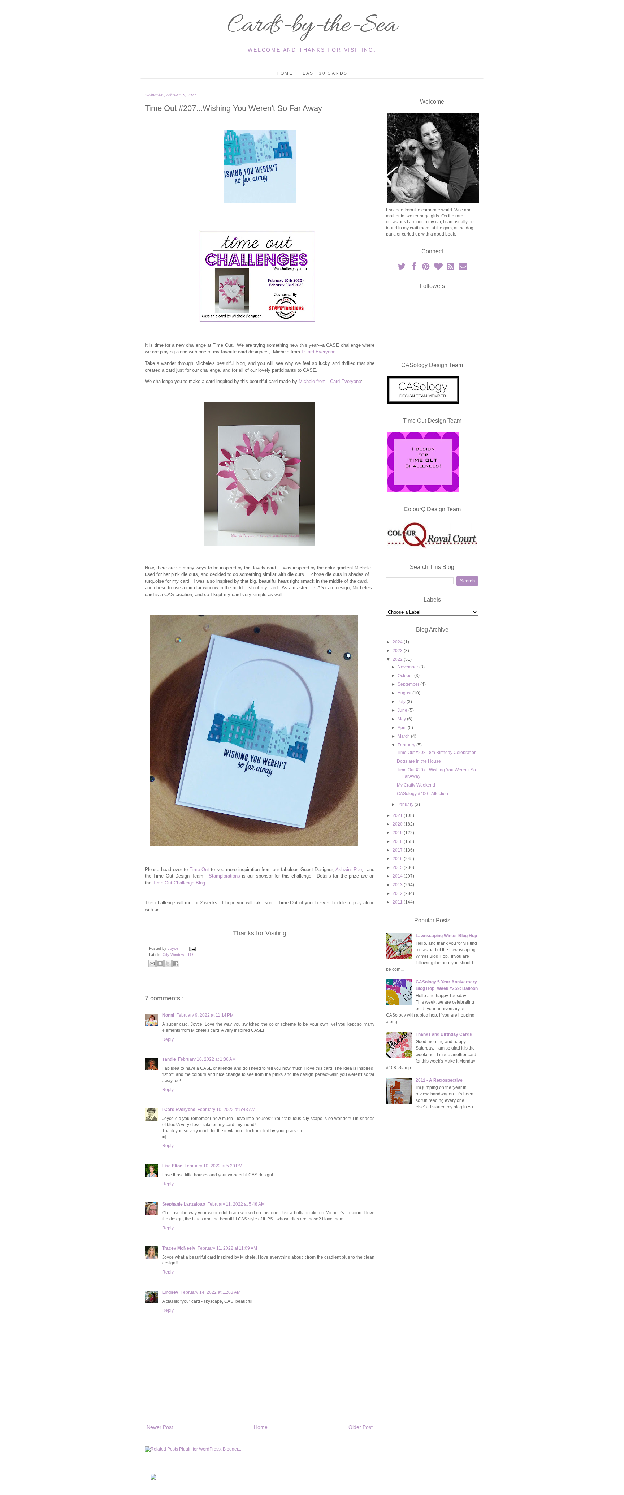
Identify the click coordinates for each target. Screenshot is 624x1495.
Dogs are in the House (419, 761)
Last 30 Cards (325, 73)
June (403, 710)
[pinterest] (426, 268)
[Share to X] (168, 963)
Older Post (360, 1427)
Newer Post (160, 1427)
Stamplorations (224, 876)
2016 (398, 858)
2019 (398, 832)
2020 (398, 824)
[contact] (462, 268)
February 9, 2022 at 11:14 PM (205, 1015)
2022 (398, 659)
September (409, 684)
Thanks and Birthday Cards (444, 1034)
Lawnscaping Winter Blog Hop (446, 935)
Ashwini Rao (348, 869)
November (408, 666)
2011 (398, 902)
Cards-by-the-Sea (312, 26)
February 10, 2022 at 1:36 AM (207, 1059)
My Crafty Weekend (416, 785)
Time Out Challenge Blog (179, 883)
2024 (398, 642)
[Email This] (152, 963)
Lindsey (170, 1292)
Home (285, 73)
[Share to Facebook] (175, 963)
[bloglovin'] (439, 268)
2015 (398, 867)
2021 (398, 815)
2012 (398, 893)
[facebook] (414, 268)
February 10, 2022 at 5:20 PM (213, 1165)
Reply (168, 1039)
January (406, 804)
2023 (398, 650)
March (404, 736)
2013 (398, 884)
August (405, 692)
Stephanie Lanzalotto (183, 1204)
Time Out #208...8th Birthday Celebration (437, 752)
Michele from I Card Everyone (330, 381)
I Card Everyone (318, 351)
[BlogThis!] (160, 963)
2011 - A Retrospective (439, 1080)
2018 (398, 841)
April (403, 727)
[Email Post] (191, 948)
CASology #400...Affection (422, 793)
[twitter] (402, 268)
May (402, 718)
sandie (169, 1059)
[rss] (451, 268)
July (402, 701)
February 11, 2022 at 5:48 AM (236, 1204)
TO (190, 954)
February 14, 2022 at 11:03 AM (210, 1292)
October (406, 675)
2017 (398, 850)
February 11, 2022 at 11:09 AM (227, 1248)
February (407, 745)
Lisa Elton (172, 1165)
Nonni (168, 1015)
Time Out (199, 869)
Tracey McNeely (178, 1248)
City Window (173, 954)
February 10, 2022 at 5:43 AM (226, 1109)
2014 (398, 876)
